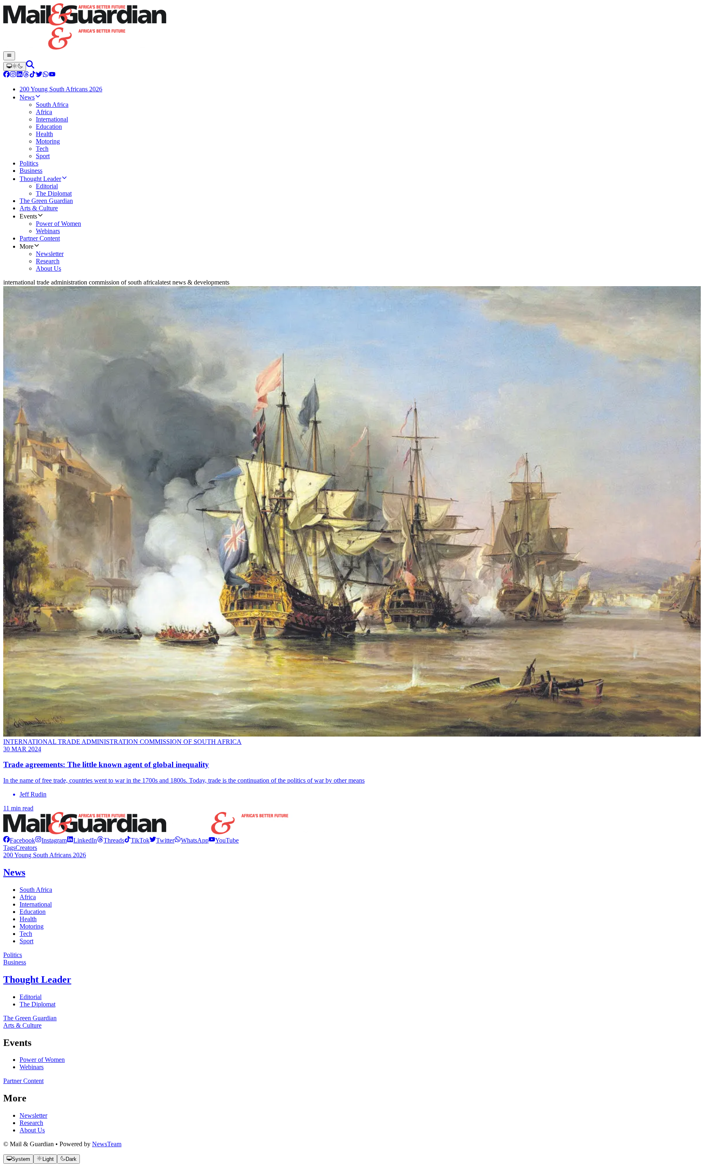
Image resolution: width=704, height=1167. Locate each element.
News (14, 872)
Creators (26, 847)
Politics (12, 954)
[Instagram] (13, 75)
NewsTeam (106, 1144)
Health (28, 919)
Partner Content (23, 1080)
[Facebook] (6, 75)
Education (33, 911)
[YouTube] (52, 75)
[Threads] (26, 75)
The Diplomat (37, 1004)
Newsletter (33, 1115)
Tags (9, 847)
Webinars (32, 1066)
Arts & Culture (22, 1025)
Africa (28, 896)
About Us (32, 1130)
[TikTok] (32, 75)
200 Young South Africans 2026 (44, 855)
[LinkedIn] (19, 75)
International (36, 904)
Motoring (32, 926)
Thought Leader (37, 979)
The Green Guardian (30, 1018)
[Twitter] (39, 75)
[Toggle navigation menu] (9, 55)
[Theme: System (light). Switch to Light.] (14, 66)
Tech (26, 933)
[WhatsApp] (45, 75)
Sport (26, 941)
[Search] (30, 66)
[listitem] (19, 840)
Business (14, 962)
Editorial (31, 996)
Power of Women (42, 1059)
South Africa (36, 889)
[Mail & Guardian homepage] (352, 27)
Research (31, 1122)
